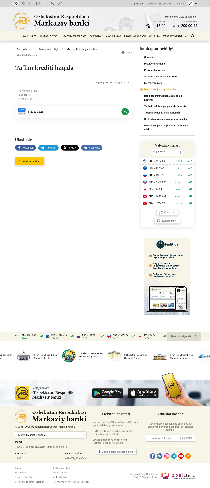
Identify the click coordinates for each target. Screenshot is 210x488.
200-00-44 (182, 26)
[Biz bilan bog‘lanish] (52, 3)
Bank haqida (29, 36)
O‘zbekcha (137, 3)
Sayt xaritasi (21, 472)
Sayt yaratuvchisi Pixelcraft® (144, 474)
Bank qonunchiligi (172, 36)
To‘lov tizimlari (113, 36)
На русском (165, 3)
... (185, 36)
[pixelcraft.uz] (178, 475)
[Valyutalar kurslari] (60, 3)
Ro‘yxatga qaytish (29, 161)
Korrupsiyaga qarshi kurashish (29, 482)
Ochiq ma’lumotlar (24, 477)
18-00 (160, 26)
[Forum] (38, 3)
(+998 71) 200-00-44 (75, 458)
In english (181, 3)
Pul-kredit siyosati (49, 36)
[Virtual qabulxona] (45, 3)
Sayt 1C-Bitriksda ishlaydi (146, 477)
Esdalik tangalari (60, 472)
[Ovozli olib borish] (23, 3)
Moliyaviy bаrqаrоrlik (74, 36)
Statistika (154, 36)
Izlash (18, 468)
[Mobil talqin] (30, 3)
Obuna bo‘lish (185, 438)
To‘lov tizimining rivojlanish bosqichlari (70, 482)
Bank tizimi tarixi (60, 477)
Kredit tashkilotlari (135, 36)
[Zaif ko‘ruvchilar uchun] (16, 3)
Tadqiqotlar (95, 36)
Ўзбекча (151, 3)
